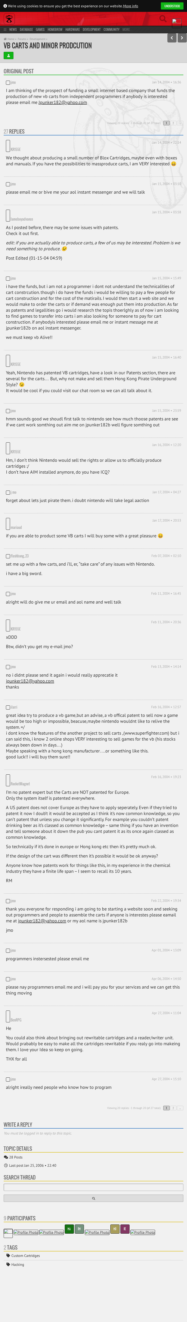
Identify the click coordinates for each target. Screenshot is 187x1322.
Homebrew (55, 29)
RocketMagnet (20, 738)
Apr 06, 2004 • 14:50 (166, 933)
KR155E (33, 143)
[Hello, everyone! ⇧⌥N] (182, 37)
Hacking (17, 1213)
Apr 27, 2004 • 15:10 (166, 1027)
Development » (38, 39)
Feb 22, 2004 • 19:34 (166, 855)
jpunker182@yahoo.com (30, 643)
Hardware (72, 29)
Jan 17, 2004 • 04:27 (167, 467)
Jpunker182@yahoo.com (63, 102)
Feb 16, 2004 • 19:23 (166, 738)
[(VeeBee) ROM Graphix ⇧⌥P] (172, 37)
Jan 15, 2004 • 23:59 (166, 391)
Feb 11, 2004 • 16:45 (166, 561)
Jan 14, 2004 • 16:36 (166, 82)
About (8, 1315)
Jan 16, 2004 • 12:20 (166, 426)
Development (92, 29)
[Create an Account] (8, 55)
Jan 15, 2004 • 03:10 (166, 177)
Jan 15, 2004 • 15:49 (166, 265)
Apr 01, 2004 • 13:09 (166, 905)
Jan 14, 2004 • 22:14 (166, 142)
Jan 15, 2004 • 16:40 (166, 345)
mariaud (16, 495)
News (13, 29)
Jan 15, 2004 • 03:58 (166, 206)
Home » (11, 39)
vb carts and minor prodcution (48, 45)
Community (111, 29)
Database (26, 29)
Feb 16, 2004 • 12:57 (166, 668)
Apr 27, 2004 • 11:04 (166, 968)
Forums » (23, 39)
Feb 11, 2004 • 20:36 (166, 590)
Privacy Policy (25, 1315)
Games (40, 29)
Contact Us (47, 1315)
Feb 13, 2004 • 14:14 (166, 628)
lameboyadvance (39, 206)
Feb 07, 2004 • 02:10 (166, 524)
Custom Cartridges (25, 1204)
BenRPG (33, 968)
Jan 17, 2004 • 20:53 (167, 495)
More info (130, 6)
